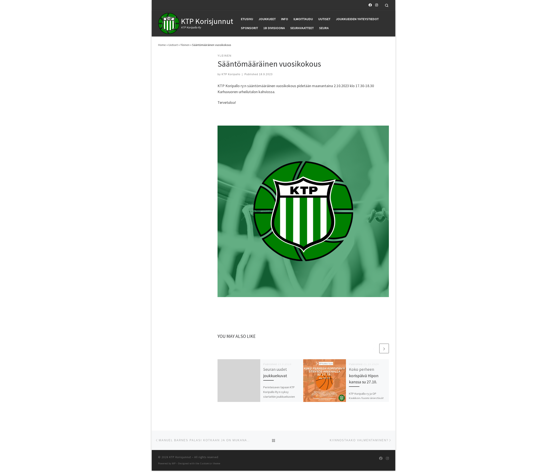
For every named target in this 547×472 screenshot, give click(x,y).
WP (174, 463)
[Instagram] (376, 5)
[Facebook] (370, 5)
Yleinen (185, 45)
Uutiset (173, 45)
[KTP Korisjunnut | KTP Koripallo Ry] (168, 22)
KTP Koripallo (231, 74)
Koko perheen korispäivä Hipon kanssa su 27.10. (363, 375)
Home (162, 45)
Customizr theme (210, 463)
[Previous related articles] (374, 348)
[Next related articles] (384, 348)
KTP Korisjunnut (180, 457)
